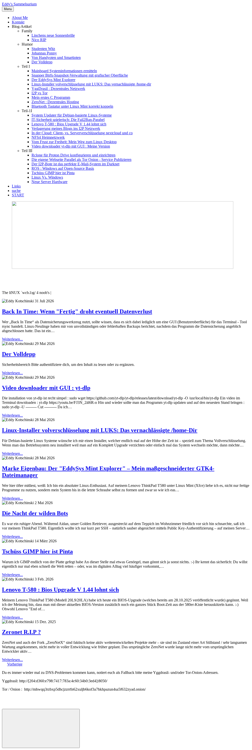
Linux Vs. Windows (47, 177)
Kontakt (18, 22)
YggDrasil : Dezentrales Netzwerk (58, 88)
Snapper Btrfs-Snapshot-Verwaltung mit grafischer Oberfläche (80, 75)
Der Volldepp (42, 62)
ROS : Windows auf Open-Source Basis (63, 168)
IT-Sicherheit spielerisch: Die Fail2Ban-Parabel (68, 120)
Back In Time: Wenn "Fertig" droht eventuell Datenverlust (77, 311)
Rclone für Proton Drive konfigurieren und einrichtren (73, 155)
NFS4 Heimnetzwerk (48, 137)
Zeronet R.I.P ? (21, 632)
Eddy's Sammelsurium (19, 4)
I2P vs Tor (39, 93)
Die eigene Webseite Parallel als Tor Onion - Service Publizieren (81, 159)
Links (16, 186)
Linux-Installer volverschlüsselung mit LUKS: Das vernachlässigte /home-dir (91, 84)
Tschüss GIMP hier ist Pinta (53, 173)
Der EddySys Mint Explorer (53, 80)
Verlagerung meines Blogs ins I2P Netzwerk (66, 128)
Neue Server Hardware (49, 182)
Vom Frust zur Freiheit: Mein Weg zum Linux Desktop (74, 142)
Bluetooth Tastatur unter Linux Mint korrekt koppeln (72, 106)
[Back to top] (41, 728)
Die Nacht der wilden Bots (35, 513)
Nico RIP (39, 40)
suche (16, 190)
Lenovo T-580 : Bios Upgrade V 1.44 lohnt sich (69, 124)
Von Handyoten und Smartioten (56, 57)
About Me (20, 18)
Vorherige (14, 664)
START (18, 195)
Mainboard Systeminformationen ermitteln (64, 71)
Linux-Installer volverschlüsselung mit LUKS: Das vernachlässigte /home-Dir (99, 430)
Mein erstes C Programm (51, 97)
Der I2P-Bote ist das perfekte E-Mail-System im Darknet (75, 164)
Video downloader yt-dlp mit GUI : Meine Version (71, 146)
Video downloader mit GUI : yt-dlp (46, 388)
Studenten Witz (43, 49)
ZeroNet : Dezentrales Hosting (55, 102)
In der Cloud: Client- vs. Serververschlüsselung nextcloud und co (82, 133)
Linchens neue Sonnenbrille (53, 35)
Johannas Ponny (44, 53)
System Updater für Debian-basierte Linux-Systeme (72, 115)
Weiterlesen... (12, 339)
